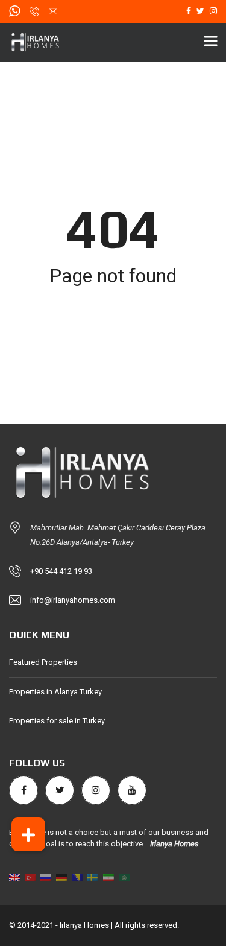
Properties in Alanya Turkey (55, 691)
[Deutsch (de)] (61, 877)
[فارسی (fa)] (108, 877)
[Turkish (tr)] (30, 877)
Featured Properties (43, 662)
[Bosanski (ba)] (77, 877)
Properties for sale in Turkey (57, 720)
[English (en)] (14, 877)
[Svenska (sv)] (92, 877)
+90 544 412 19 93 (61, 571)
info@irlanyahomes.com (72, 600)
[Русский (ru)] (45, 877)
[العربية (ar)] (124, 877)
